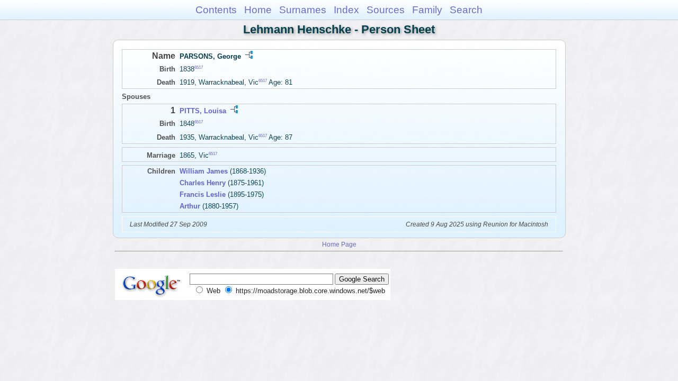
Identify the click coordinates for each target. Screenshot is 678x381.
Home (258, 9)
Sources (386, 9)
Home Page (339, 244)
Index (346, 9)
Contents (216, 9)
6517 (198, 67)
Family (427, 9)
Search (466, 9)
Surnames (302, 9)
